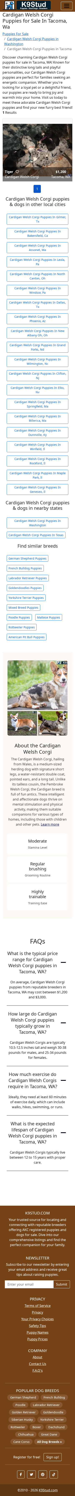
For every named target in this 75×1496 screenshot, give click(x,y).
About (37, 1357)
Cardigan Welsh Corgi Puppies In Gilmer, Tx (37, 219)
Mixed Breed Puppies (23, 608)
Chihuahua (26, 1434)
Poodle (20, 1405)
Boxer (36, 1427)
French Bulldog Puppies (25, 568)
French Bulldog (54, 1397)
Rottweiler (18, 1427)
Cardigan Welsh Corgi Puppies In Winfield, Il (37, 447)
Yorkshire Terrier (52, 1420)
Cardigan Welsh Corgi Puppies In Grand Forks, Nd (38, 347)
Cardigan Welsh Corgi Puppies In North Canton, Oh (37, 276)
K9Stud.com (48, 1490)
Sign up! (52, 1457)
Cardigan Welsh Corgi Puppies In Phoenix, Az (37, 319)
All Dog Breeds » (49, 1442)
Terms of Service (38, 1305)
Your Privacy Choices (37, 1319)
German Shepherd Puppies (27, 558)
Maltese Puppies (48, 617)
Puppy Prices (37, 1339)
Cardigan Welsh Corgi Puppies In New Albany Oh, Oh (37, 333)
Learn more (50, 824)
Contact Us (37, 1364)
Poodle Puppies (19, 617)
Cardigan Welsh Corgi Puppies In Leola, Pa (37, 262)
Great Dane (49, 1434)
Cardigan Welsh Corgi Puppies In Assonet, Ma (37, 247)
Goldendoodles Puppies (25, 588)
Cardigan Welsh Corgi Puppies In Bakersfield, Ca (37, 233)
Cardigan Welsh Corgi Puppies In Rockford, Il (37, 461)
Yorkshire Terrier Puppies (26, 598)
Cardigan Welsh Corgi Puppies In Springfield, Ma (37, 404)
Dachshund (56, 1427)
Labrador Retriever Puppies (28, 578)
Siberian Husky (22, 1420)
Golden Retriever (24, 1412)
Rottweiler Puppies (22, 627)
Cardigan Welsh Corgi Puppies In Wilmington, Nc (37, 361)
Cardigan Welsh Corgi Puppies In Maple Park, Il (38, 475)
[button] (17, 171)
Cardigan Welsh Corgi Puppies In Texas (36, 535)
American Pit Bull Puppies (27, 637)
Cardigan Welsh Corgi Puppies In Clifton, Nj (37, 375)
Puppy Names (38, 1332)
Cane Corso (21, 1442)
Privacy (37, 1312)
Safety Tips (37, 1325)
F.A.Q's (37, 1370)
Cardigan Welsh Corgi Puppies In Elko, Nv (37, 390)
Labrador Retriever (46, 1405)
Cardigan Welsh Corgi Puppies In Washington (37, 523)
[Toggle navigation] (66, 6)
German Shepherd (23, 1397)
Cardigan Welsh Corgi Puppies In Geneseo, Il (37, 489)
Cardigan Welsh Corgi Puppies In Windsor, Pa (37, 290)
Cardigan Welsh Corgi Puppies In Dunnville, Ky (37, 432)
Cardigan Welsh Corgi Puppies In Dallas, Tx (37, 304)
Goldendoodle (53, 1412)
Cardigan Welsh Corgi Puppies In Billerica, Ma (37, 418)
